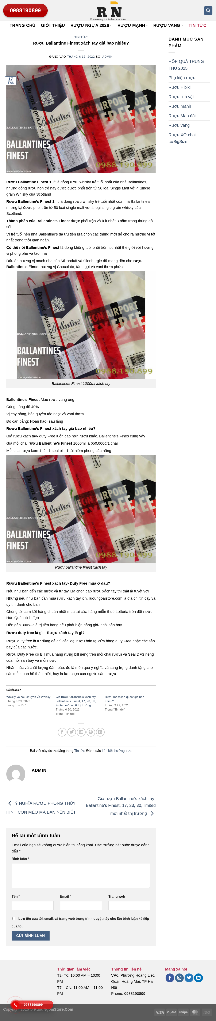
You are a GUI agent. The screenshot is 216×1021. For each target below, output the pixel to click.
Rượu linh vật (181, 96)
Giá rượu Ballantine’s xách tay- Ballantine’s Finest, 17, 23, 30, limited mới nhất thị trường (76, 701)
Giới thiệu (53, 25)
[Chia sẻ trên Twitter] (71, 732)
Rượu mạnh (131, 25)
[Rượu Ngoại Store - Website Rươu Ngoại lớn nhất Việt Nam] (108, 10)
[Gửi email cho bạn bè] (81, 732)
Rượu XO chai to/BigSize (182, 138)
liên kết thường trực (116, 751)
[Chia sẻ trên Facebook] (62, 732)
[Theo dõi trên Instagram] (179, 977)
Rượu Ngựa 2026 (89, 25)
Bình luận (20, 859)
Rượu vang (166, 25)
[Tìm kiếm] (208, 10)
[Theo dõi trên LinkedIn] (198, 977)
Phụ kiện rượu (182, 77)
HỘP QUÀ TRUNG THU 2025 (186, 65)
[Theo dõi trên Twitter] (189, 977)
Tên (16, 896)
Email (65, 896)
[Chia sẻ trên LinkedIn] (100, 732)
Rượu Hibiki (179, 87)
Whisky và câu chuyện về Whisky (28, 696)
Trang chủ (22, 25)
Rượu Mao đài (182, 115)
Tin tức (197, 25)
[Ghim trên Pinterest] (90, 732)
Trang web (116, 896)
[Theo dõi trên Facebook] (170, 977)
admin (107, 56)
